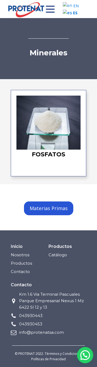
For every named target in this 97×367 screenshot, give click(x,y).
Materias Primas (49, 208)
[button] (85, 355)
